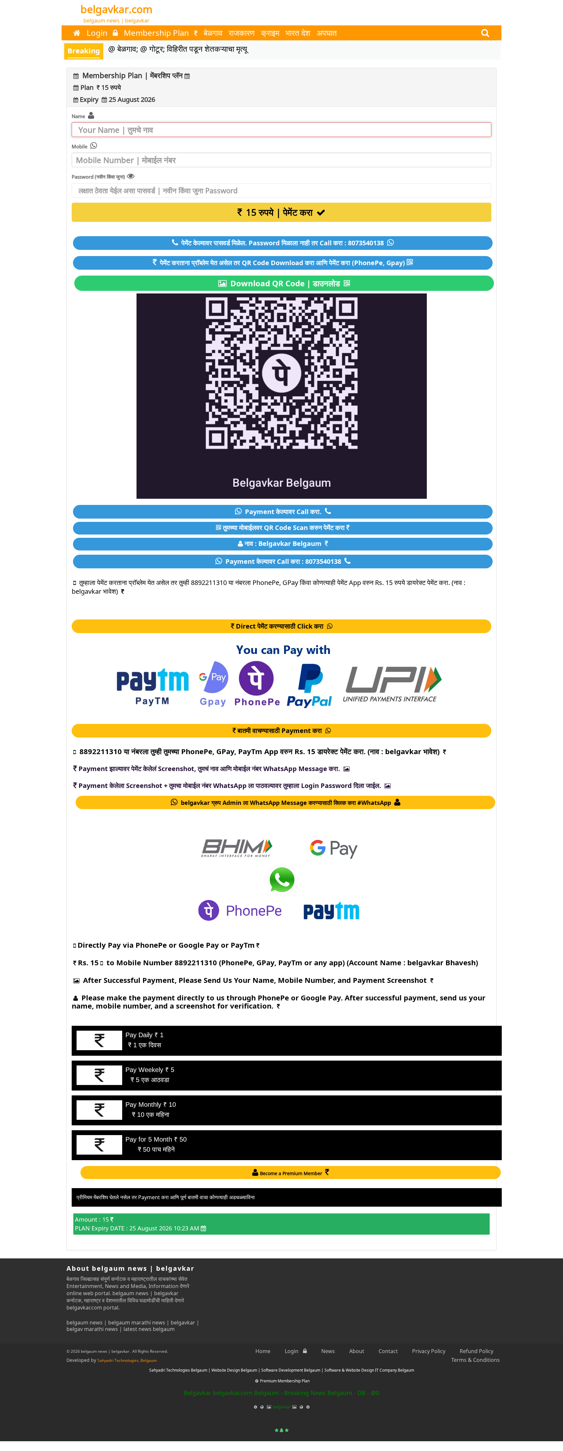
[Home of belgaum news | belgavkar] (76, 33)
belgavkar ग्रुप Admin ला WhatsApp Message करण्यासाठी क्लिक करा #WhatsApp (286, 803)
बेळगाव (213, 33)
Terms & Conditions (475, 1359)
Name (79, 116)
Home (262, 1351)
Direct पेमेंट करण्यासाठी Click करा (280, 626)
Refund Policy (476, 1351)
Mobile (80, 146)
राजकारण (242, 33)
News (328, 1351)
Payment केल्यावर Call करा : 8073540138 (283, 561)
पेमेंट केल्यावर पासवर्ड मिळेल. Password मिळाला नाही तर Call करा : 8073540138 (282, 242)
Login (98, 33)
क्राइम (270, 33)
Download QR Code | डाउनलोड (285, 283)
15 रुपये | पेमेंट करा (279, 212)
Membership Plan (157, 33)
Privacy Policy (428, 1351)
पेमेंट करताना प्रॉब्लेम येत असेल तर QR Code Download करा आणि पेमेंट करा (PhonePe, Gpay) (281, 262)
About (356, 1351)
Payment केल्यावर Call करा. (283, 511)
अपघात (327, 33)
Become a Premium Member (292, 1173)
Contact (388, 1351)
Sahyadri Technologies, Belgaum (127, 1360)
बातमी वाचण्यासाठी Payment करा (281, 730)
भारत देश (297, 33)
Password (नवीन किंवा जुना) (98, 176)
